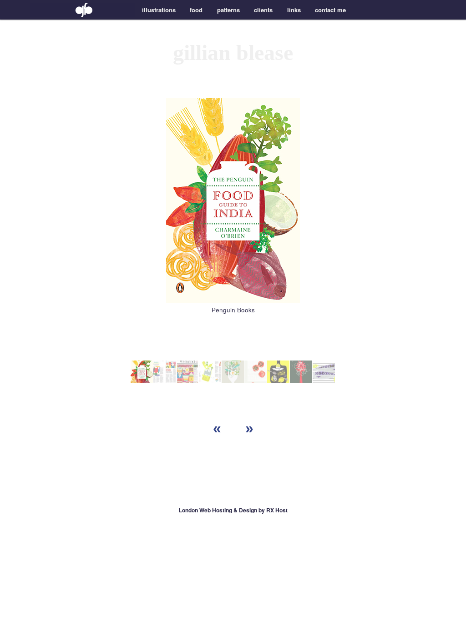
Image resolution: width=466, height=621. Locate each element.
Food (196, 9)
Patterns (228, 9)
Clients (263, 9)
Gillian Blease (233, 52)
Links (294, 9)
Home (82, 10)
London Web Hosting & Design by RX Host (233, 510)
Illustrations (159, 9)
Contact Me (330, 9)
